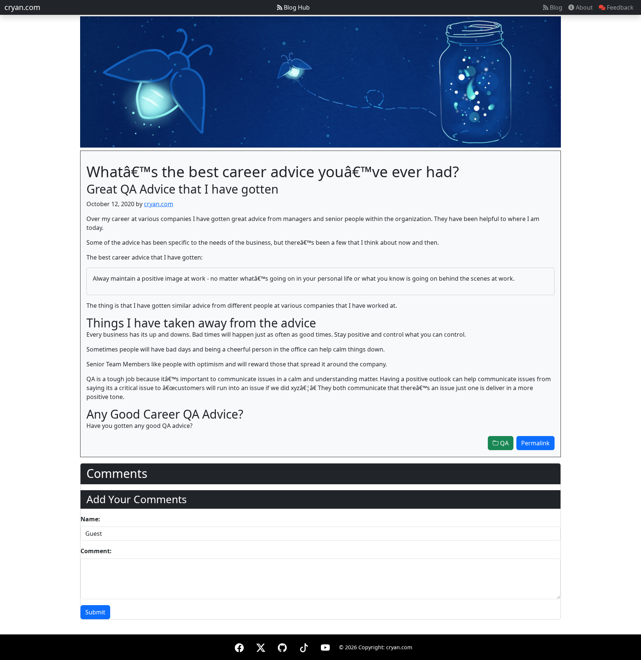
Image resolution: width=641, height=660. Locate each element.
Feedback (619, 7)
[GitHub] (282, 646)
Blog (555, 7)
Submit (95, 612)
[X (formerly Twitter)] (260, 646)
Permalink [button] (535, 443)
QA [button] (504, 443)
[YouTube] (325, 646)
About (583, 7)
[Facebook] (239, 646)
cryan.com (22, 7)
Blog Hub (296, 7)
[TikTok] (303, 646)
